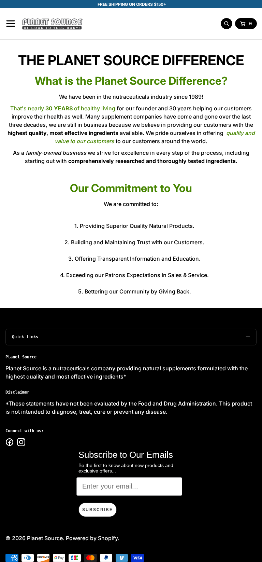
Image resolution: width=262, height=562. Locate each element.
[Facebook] (9, 442)
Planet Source (45, 538)
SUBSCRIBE (97, 509)
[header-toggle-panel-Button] (10, 23)
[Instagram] (21, 442)
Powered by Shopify (92, 538)
